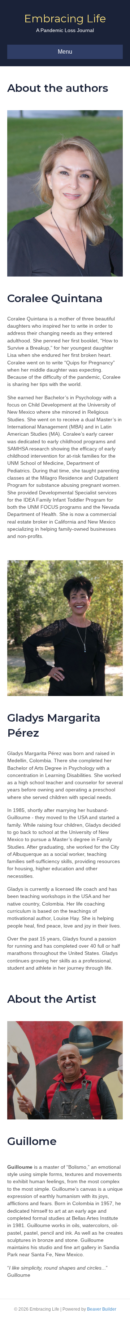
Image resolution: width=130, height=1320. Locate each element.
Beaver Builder (101, 1309)
